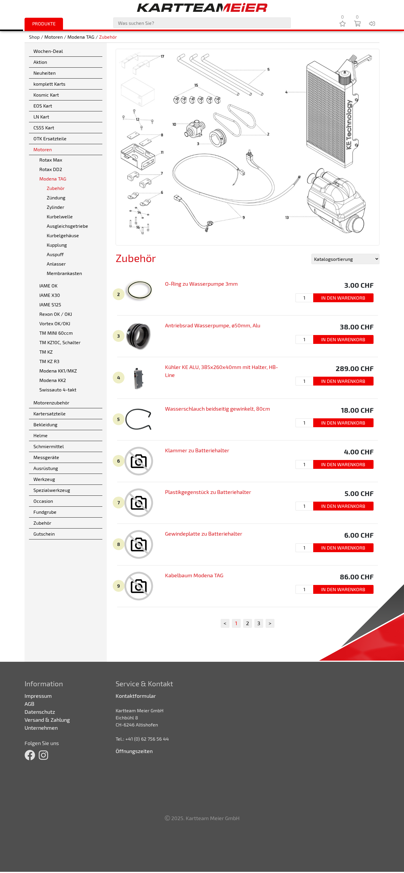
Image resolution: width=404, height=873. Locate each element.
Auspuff (55, 254)
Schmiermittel (48, 446)
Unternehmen (41, 727)
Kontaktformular (136, 695)
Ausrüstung (45, 468)
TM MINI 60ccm (56, 333)
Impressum (38, 695)
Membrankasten (64, 273)
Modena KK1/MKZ (58, 370)
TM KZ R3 (49, 361)
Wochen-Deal (48, 51)
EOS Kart (42, 105)
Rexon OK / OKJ (55, 314)
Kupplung (57, 245)
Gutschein (44, 534)
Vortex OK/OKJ (54, 323)
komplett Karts (49, 84)
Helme (40, 435)
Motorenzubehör (51, 402)
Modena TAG (80, 37)
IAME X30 (49, 295)
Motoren (53, 37)
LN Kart (41, 116)
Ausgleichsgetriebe (67, 226)
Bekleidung (45, 424)
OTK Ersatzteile (50, 138)
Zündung (56, 197)
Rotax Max (50, 159)
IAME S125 (50, 304)
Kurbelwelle (60, 216)
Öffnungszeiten (134, 751)
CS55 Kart (43, 127)
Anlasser (56, 263)
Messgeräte (46, 457)
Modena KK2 (52, 380)
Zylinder (55, 207)
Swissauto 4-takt (57, 389)
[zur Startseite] (202, 7)
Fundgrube (44, 512)
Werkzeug (44, 479)
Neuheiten (44, 73)
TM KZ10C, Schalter (59, 342)
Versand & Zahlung (47, 719)
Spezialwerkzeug (51, 490)
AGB (29, 703)
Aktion (40, 62)
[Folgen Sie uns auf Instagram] (43, 755)
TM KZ (46, 352)
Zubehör (108, 37)
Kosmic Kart (46, 94)
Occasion (43, 501)
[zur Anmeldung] (372, 23)
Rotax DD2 (50, 169)
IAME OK (48, 285)
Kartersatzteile (49, 413)
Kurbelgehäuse (63, 235)
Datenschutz (40, 711)
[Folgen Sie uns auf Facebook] (30, 755)
